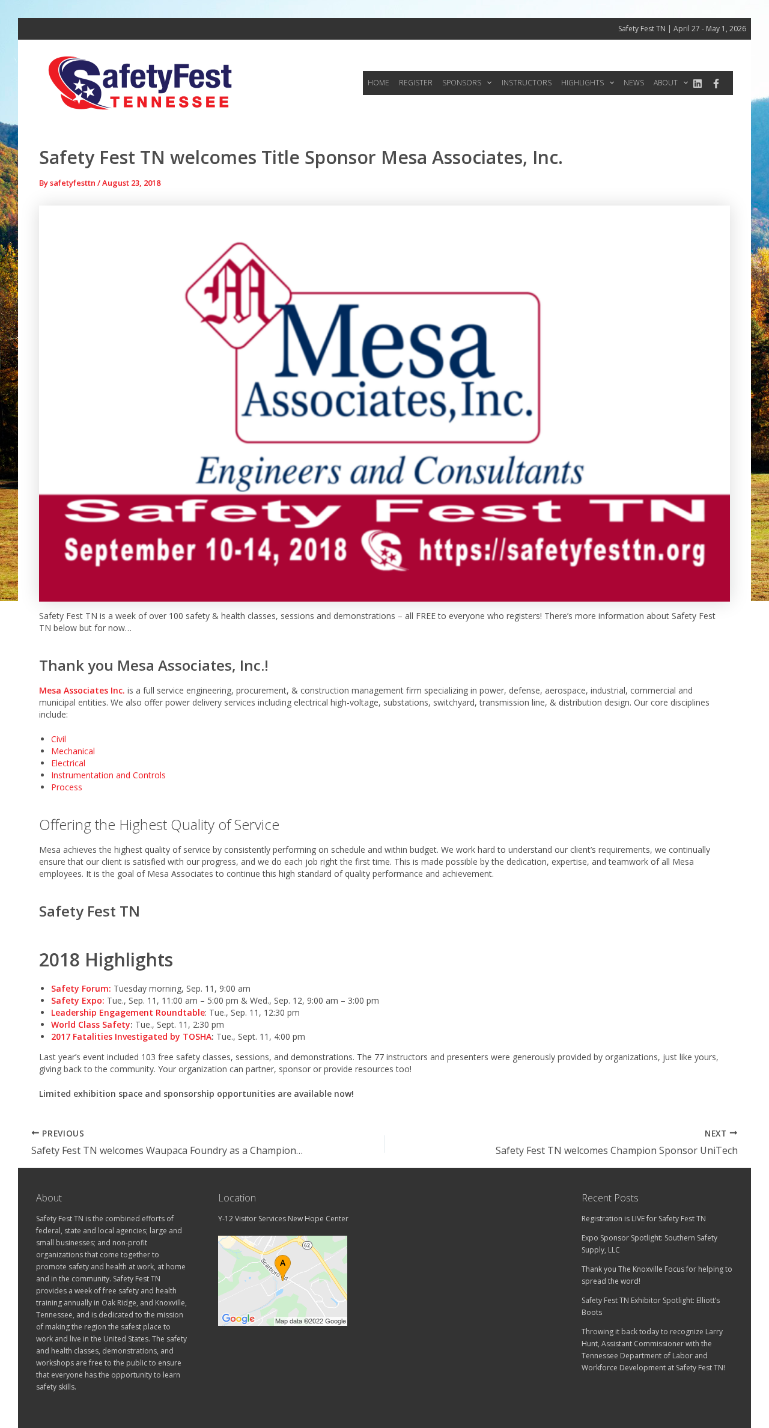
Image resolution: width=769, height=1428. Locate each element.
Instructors (527, 83)
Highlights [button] (582, 83)
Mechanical (73, 751)
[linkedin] (697, 83)
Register (416, 83)
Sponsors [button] (461, 83)
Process (66, 787)
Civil (58, 739)
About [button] (666, 83)
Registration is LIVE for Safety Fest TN (644, 1218)
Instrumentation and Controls (108, 775)
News (634, 83)
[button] (486, 83)
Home (378, 83)
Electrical (68, 763)
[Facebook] (716, 83)
